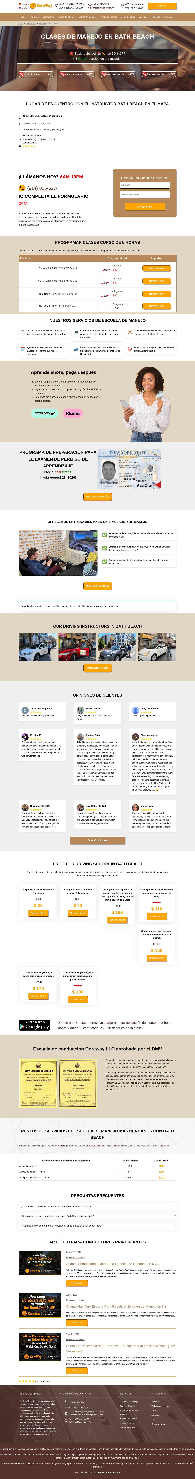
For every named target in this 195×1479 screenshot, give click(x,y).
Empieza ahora (156, 268)
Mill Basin (164, 1146)
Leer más (76, 1283)
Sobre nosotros (128, 17)
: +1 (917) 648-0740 (36, 123)
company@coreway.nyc (103, 8)
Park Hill (154, 1146)
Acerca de (155, 1401)
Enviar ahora (144, 206)
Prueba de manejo (108, 17)
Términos (155, 1411)
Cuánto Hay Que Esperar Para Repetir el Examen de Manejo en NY (116, 1306)
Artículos (143, 17)
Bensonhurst (25, 1146)
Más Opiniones (97, 840)
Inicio (23, 17)
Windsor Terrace (141, 1146)
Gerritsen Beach (85, 1146)
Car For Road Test (127, 1427)
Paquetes (34, 17)
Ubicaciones (48, 17)
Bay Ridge (63, 1146)
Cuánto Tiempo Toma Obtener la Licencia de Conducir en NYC (112, 1264)
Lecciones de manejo (129, 1401)
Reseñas (155, 17)
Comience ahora (97, 668)
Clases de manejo (87, 17)
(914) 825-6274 (43, 188)
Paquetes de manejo (128, 1418)
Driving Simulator (158, 1424)
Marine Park (126, 1146)
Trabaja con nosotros (160, 1406)
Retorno (162, 6)
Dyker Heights (39, 1146)
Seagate (73, 1146)
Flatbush (116, 1146)
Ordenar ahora (38, 913)
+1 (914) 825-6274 (100, 4)
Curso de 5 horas (66, 17)
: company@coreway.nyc (44, 129)
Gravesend (52, 1146)
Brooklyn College (102, 1146)
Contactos (169, 17)
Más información (97, 496)
